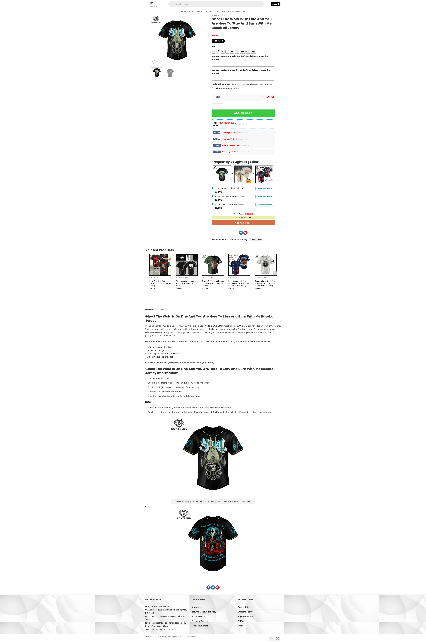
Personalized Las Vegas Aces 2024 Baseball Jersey (186, 283)
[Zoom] (154, 62)
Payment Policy (245, 616)
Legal (240, 625)
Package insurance (221, 84)
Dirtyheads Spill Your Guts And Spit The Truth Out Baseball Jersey (238, 283)
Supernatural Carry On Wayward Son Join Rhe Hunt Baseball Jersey (265, 283)
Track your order (224, 11)
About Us (196, 607)
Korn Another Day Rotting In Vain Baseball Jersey (160, 283)
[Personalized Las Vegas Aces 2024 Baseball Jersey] (186, 264)
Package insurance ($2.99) (227, 88)
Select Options (265, 188)
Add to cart (243, 113)
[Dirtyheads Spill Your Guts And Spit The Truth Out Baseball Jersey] (239, 264)
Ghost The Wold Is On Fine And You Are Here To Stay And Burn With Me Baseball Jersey (230, 188)
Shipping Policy (245, 611)
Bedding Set (209, 11)
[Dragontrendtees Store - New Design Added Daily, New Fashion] (152, 4)
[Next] (199, 40)
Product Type (193, 11)
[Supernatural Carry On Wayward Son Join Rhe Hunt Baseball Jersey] (265, 264)
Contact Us (239, 11)
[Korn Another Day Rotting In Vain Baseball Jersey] (160, 264)
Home (183, 11)
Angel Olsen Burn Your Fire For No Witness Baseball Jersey (230, 196)
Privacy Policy (198, 616)
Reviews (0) (163, 310)
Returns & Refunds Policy (204, 611)
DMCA (241, 621)
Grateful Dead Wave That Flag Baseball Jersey (230, 204)
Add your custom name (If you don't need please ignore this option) (240, 58)
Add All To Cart (243, 222)
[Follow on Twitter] (241, 233)
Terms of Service (200, 621)
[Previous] (155, 40)
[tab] (150, 309)
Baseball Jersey (220, 15)
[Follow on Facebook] (208, 587)
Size (214, 46)
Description (150, 310)
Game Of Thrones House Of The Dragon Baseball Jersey (213, 283)
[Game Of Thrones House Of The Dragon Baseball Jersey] (213, 264)
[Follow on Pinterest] (245, 233)
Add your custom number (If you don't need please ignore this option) (241, 72)
